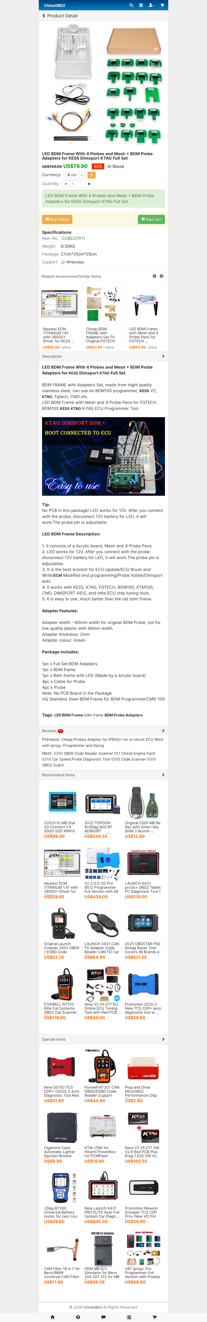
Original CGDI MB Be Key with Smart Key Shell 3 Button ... (143, 827)
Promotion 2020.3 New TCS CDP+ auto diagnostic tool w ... (143, 1008)
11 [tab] (131, 143)
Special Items (53, 1039)
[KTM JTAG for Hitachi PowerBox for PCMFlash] (102, 1127)
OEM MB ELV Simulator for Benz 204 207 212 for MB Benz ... (101, 1274)
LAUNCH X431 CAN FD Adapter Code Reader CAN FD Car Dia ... (101, 950)
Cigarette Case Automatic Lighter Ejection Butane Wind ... (59, 1153)
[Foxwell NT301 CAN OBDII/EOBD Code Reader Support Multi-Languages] (102, 1066)
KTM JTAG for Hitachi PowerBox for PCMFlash (100, 1151)
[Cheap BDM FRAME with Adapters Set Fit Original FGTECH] (103, 304)
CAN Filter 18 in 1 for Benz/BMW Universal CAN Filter (62, 1272)
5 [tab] (95, 143)
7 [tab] (107, 143)
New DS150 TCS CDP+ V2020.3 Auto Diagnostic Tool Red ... (61, 1093)
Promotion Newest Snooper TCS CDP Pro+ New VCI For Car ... (141, 1214)
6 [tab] (101, 143)
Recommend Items (58, 775)
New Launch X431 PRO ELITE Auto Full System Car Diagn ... (102, 1212)
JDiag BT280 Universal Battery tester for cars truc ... (60, 1214)
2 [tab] (77, 143)
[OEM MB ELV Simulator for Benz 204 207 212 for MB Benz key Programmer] (102, 1248)
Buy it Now (59, 219)
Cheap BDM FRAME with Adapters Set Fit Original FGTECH (100, 335)
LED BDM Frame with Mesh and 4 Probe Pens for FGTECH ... (143, 335)
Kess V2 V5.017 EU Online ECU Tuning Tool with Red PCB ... (102, 1008)
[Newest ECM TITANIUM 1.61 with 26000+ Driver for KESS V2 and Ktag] (60, 304)
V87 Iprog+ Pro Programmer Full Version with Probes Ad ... (142, 1274)
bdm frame (93, 715)
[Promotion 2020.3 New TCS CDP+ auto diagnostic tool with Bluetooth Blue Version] (143, 983)
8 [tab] (113, 143)
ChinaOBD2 (93, 1307)
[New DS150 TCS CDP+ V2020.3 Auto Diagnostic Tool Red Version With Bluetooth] (62, 1066)
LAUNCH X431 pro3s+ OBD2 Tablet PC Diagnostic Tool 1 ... (143, 889)
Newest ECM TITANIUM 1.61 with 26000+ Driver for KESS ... (58, 335)
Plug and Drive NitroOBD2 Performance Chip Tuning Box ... (141, 1093)
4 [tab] (89, 143)
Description (52, 356)
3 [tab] (83, 143)
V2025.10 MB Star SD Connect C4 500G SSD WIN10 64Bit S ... (59, 829)
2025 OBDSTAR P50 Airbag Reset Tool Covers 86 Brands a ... (142, 950)
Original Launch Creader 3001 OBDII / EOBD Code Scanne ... (61, 950)
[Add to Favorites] (92, 175)
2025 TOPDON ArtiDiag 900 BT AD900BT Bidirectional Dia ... (100, 829)
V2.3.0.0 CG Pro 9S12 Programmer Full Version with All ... (101, 889)
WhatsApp (74, 262)
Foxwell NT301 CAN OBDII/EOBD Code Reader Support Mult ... (101, 1093)
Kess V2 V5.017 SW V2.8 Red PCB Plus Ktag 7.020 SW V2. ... (142, 1153)
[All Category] (131, 5)
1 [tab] (71, 143)
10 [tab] (125, 143)
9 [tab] (119, 143)
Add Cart (153, 219)
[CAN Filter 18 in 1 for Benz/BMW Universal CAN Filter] (62, 1248)
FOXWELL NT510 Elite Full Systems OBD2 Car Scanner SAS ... (60, 1010)
